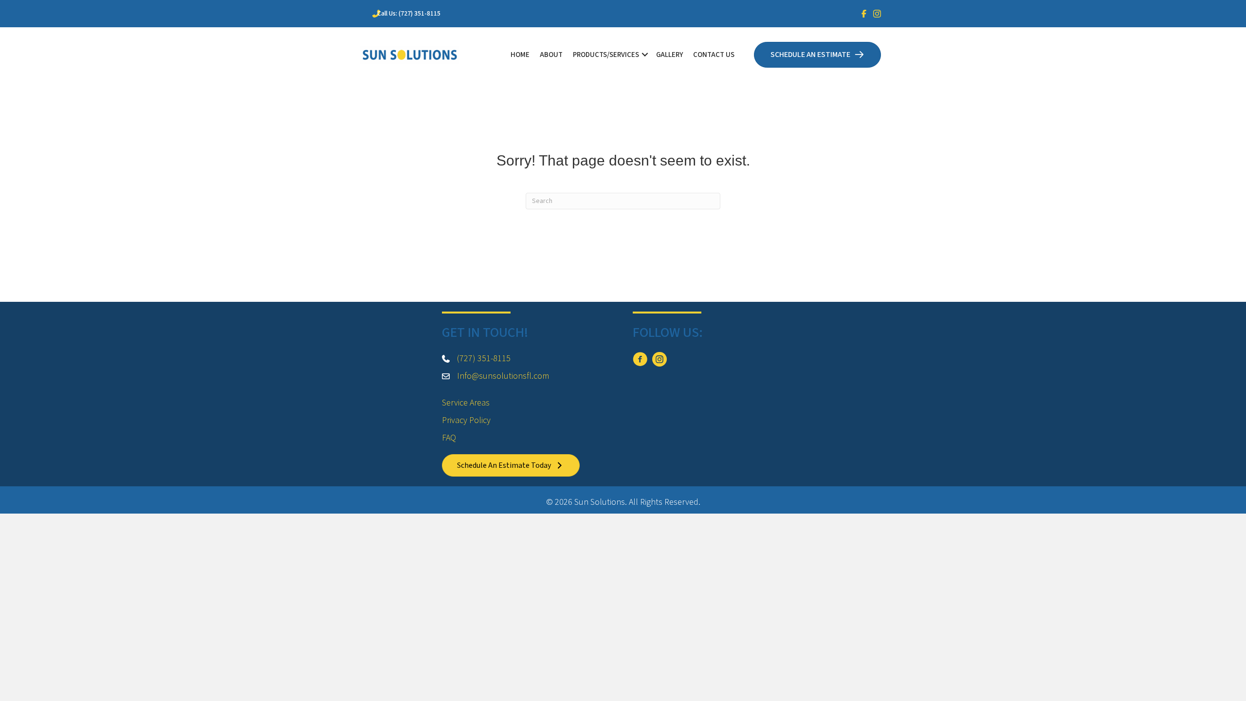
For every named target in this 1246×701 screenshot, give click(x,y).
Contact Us (713, 55)
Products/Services (606, 55)
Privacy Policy (466, 420)
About (551, 55)
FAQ (449, 438)
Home (520, 55)
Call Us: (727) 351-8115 (408, 13)
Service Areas (466, 403)
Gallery (669, 55)
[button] (645, 54)
